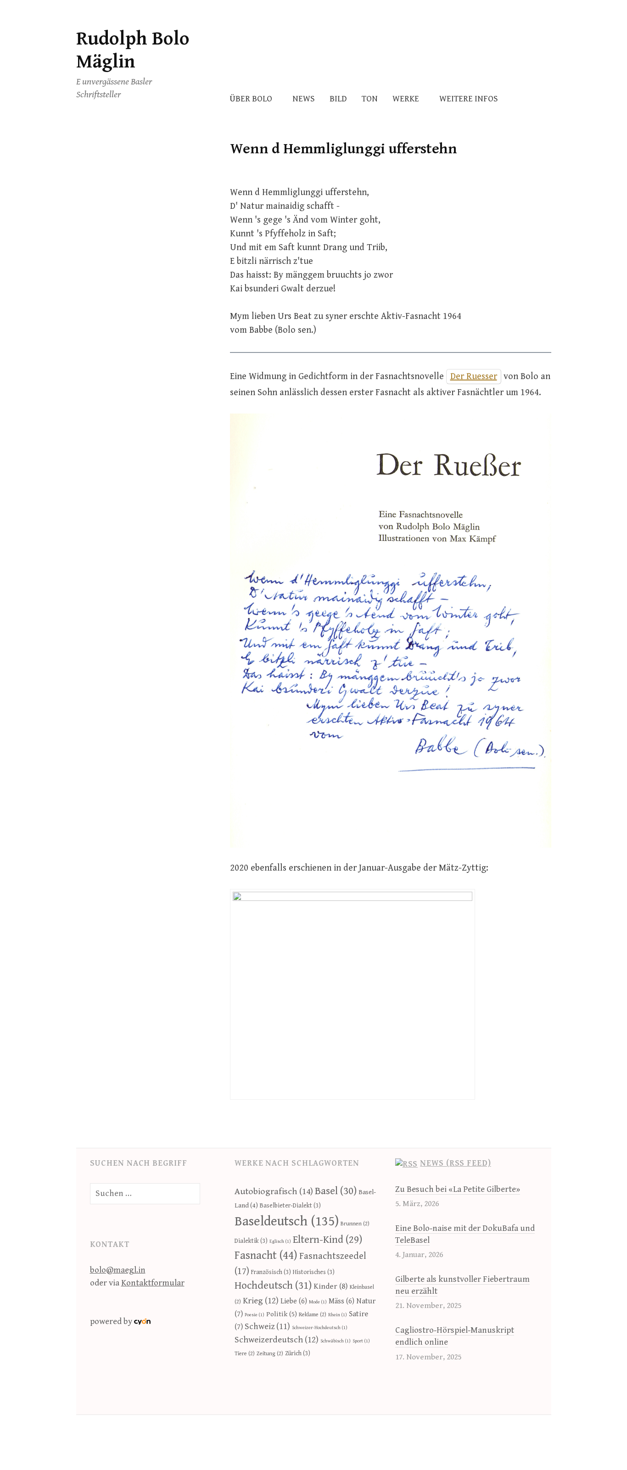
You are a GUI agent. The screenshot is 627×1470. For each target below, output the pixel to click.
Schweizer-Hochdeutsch (319, 1327)
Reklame (312, 1314)
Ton (370, 99)
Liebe (293, 1301)
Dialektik (251, 1241)
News (303, 99)
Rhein (337, 1315)
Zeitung (270, 1353)
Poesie (254, 1315)
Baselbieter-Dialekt (290, 1205)
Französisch (271, 1272)
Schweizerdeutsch (277, 1340)
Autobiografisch (274, 1191)
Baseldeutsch (287, 1221)
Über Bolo (251, 99)
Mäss (341, 1301)
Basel (336, 1191)
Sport (361, 1341)
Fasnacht (266, 1255)
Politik (281, 1314)
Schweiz (267, 1326)
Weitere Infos (468, 99)
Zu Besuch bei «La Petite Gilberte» (457, 1189)
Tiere (245, 1353)
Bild (338, 99)
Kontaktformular (153, 1283)
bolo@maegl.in (118, 1270)
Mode (318, 1302)
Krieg (261, 1301)
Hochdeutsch (273, 1286)
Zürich (297, 1353)
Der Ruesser (473, 376)
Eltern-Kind (327, 1240)
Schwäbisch (335, 1341)
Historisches (314, 1272)
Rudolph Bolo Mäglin (133, 50)
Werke (405, 99)
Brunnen (355, 1223)
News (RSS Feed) (455, 1163)
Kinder (331, 1286)
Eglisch (280, 1241)
